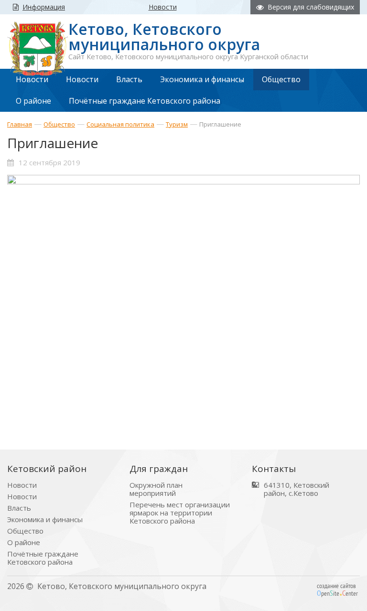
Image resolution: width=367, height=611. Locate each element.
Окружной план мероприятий (156, 489)
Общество (59, 124)
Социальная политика (120, 124)
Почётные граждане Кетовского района (42, 558)
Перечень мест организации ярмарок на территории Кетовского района (180, 513)
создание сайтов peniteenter (337, 589)
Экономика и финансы (45, 519)
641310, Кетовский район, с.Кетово (296, 489)
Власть (19, 508)
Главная (19, 124)
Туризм (177, 124)
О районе (23, 542)
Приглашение (220, 124)
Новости (22, 485)
